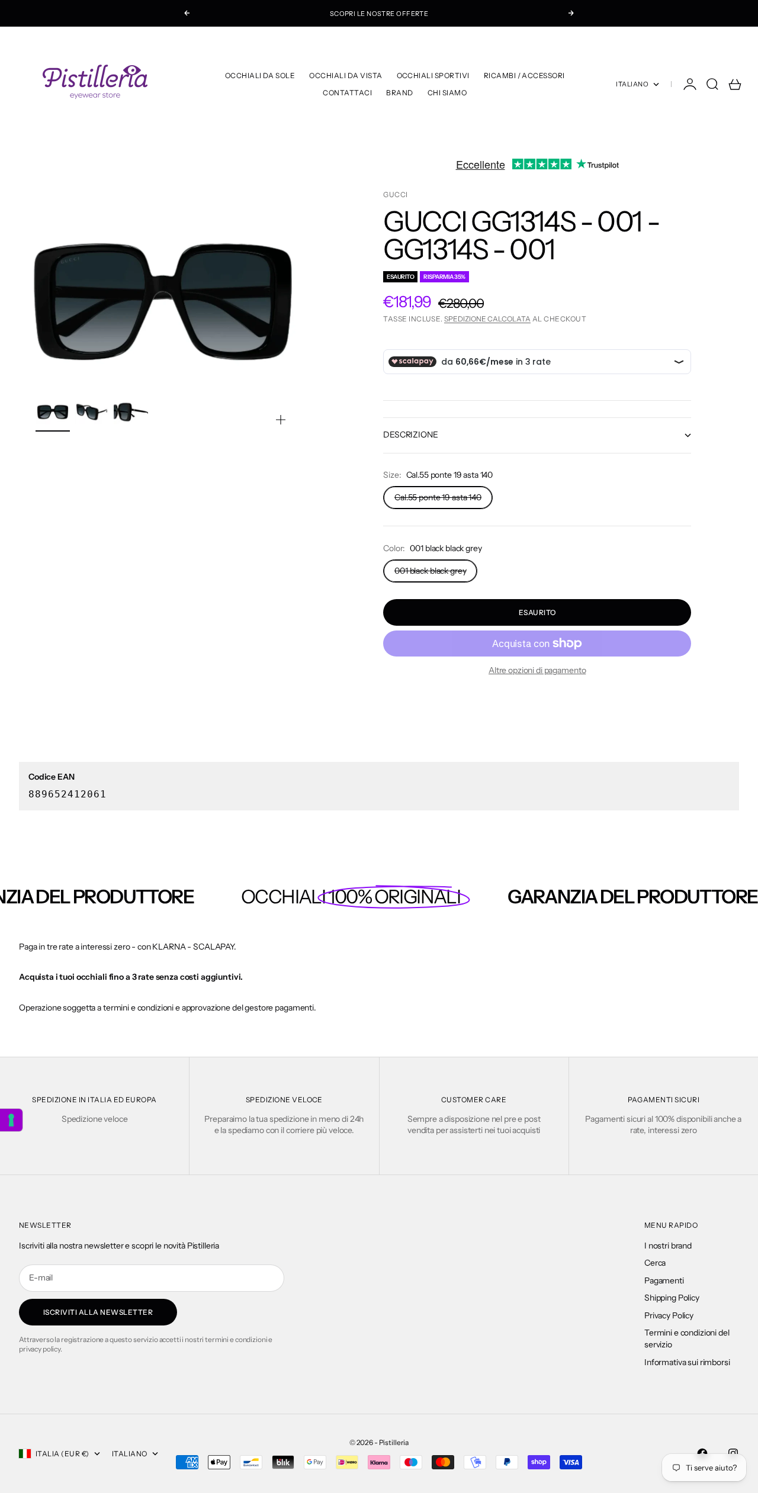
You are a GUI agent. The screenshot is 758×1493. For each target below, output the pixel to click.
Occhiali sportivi (433, 75)
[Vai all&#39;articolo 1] (53, 412)
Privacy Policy (668, 1315)
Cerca (655, 1262)
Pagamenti (664, 1280)
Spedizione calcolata (487, 318)
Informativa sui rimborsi (687, 1362)
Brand (399, 92)
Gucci (395, 194)
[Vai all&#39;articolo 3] (131, 412)
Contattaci (347, 92)
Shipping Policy (671, 1297)
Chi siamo (447, 92)
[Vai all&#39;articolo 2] (92, 412)
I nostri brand (668, 1245)
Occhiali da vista (345, 75)
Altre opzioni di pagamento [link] (537, 670)
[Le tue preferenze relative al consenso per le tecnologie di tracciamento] (11, 1120)
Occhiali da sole (260, 75)
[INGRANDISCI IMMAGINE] (281, 420)
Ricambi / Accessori (524, 75)
